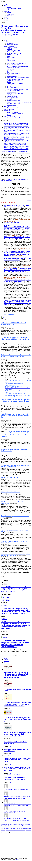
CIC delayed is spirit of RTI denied (10, 492)
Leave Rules (10, 85)
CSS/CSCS (9, 70)
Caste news (23, 830)
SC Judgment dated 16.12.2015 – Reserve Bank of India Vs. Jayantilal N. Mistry (17, 206)
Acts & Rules (7, 42)
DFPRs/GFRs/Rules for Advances (15, 79)
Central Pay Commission (13, 64)
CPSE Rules (6, 106)
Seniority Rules (11, 95)
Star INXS (18, 859)
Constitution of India (12, 44)
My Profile (6, 18)
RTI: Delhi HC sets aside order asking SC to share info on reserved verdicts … (15, 590)
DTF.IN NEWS (5, 600)
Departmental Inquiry (12, 76)
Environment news (4, 828)
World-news (3, 824)
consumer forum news (10, 830)
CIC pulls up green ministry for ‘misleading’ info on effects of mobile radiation (15, 554)
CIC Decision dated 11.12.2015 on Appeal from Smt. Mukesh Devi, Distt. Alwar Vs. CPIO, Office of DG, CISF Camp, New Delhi (17, 228)
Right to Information (9, 116)
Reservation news (13, 825)
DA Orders (9, 75)
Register (6, 20)
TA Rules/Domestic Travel (13, 100)
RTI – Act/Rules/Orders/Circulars (15, 118)
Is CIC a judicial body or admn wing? (17, 431)
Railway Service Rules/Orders (14, 90)
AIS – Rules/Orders (12, 52)
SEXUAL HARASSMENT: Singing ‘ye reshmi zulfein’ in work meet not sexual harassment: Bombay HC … (17, 136)
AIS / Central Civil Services (14, 53)
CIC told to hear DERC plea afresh (10, 478)
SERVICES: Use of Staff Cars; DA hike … (14, 139)
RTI (1, 825)
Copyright (9, 12)
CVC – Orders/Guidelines (13, 73)
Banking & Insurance (9, 109)
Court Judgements (11, 105)
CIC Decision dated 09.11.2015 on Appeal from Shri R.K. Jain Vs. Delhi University (17, 280)
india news (13, 827)
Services (9, 7)
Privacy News (24, 825)
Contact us (6, 11)
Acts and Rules (10, 43)
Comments (6, 661)
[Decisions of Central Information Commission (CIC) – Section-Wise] (12, 775)
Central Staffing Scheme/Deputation (16, 63)
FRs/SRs (9, 82)
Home (5, 4)
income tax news (18, 827)
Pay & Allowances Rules (13, 87)
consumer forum (17, 830)
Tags (5, 662)
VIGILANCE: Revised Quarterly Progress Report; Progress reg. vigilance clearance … (16, 133)
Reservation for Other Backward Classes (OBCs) (16, 149)
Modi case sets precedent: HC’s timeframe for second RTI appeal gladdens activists (16, 355)
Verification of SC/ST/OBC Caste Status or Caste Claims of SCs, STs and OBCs (16, 146)
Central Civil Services (12, 62)
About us (6, 5)
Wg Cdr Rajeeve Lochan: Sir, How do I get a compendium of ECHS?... (15, 812)
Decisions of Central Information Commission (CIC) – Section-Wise (14, 778)
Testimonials (10, 10)
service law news (23, 824)
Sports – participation (12, 97)
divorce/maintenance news (24, 828)
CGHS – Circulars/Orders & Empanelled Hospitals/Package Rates (17, 66)
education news (11, 828)
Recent (5, 658)
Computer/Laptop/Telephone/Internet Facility (19, 102)
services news (17, 824)
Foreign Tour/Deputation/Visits (15, 80)
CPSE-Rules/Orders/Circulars (14, 108)
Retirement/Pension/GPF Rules (15, 93)
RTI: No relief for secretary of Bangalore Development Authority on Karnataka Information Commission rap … (17, 130)
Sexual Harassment (12, 96)
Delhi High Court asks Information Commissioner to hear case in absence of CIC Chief (16, 465)
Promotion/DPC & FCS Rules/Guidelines (17, 89)
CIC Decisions (10, 314)
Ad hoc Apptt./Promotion (13, 50)
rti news (28, 824)
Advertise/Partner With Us (14, 8)
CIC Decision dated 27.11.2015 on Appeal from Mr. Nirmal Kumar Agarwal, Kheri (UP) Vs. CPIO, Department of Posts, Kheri (17, 258)
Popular (6, 659)
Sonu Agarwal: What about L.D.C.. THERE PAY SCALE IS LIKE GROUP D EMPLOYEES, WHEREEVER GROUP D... (17, 820)
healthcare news (25, 827)
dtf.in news (16, 828)
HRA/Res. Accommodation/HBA (15, 83)
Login (5, 17)
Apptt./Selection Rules (12, 54)
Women (9, 115)
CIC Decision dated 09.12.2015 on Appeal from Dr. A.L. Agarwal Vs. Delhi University (17, 237)
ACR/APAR (9, 49)
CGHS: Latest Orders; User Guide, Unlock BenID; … (17, 127)
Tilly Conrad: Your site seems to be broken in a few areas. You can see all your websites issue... (17, 797)
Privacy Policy (10, 14)
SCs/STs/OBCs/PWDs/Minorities (15, 113)
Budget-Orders (11, 57)
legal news (5, 827)
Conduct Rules (10, 69)
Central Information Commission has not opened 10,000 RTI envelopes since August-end (15, 415)
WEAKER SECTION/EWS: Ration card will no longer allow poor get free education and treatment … (17, 768)
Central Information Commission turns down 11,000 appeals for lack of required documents (16, 400)
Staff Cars (9, 99)
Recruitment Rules (11, 92)
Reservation (7, 110)
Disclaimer (9, 15)
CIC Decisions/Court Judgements (16, 179)
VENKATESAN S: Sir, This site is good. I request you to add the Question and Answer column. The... (17, 804)
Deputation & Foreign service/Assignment (18, 77)
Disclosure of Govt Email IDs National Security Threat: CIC (13, 323)
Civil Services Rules (9, 46)
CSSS (8, 72)
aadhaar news (28, 830)
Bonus (8, 56)
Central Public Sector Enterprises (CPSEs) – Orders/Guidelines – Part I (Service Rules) (15, 144)
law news (9, 827)
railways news (19, 825)
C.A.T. (8, 59)
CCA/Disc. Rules (11, 60)
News (26, 179)
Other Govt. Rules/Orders (13, 103)
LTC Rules (9, 86)
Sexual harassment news (10, 824)
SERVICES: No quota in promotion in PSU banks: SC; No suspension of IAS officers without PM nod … (16, 587)
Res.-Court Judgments (12, 112)
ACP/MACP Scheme (12, 47)
